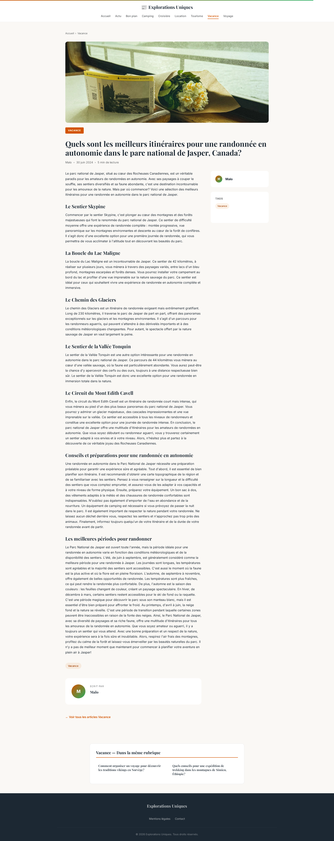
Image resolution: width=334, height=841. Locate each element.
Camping (148, 16)
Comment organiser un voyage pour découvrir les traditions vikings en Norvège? (129, 768)
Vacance (213, 16)
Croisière (164, 16)
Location (180, 16)
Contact (180, 818)
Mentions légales (159, 818)
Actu (118, 16)
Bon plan (131, 16)
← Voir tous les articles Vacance (88, 717)
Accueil (106, 16)
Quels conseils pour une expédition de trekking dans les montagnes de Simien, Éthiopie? (199, 770)
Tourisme (197, 16)
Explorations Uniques (167, 7)
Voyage (228, 16)
